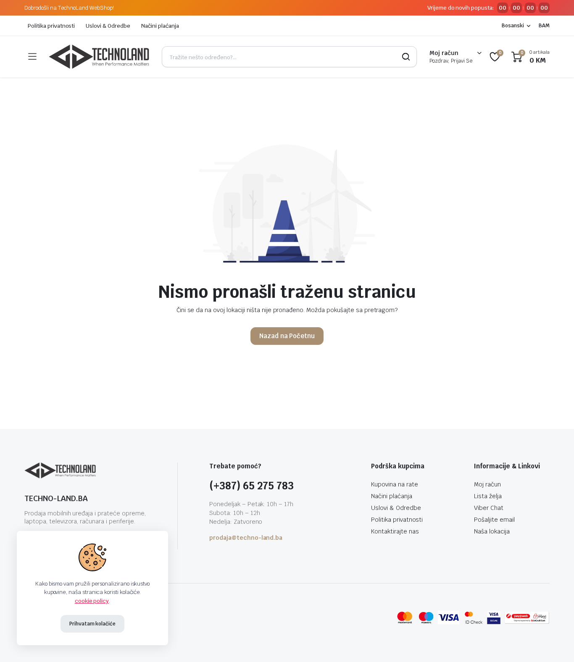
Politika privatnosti (51, 25)
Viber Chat (488, 508)
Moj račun (487, 484)
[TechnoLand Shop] (99, 57)
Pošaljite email (494, 519)
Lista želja (488, 496)
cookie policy (92, 600)
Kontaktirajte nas (395, 531)
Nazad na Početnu (287, 336)
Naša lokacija (492, 531)
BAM (544, 25)
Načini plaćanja (160, 25)
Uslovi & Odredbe (108, 25)
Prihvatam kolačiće (92, 623)
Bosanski (513, 25)
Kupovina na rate (394, 484)
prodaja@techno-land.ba (245, 537)
